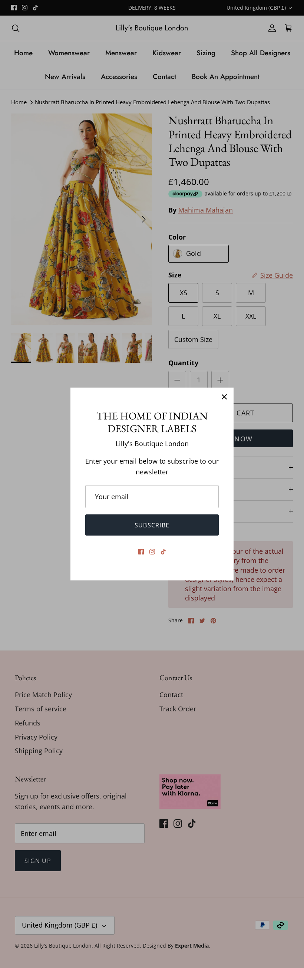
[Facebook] (141, 551)
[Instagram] (152, 551)
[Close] (224, 397)
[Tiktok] (163, 551)
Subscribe (152, 525)
